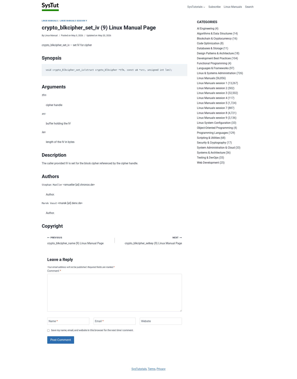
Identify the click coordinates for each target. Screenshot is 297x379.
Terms (151, 369)
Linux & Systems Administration (216, 73)
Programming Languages (212, 132)
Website (146, 321)
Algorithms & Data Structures (214, 33)
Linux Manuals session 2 (212, 88)
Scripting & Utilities (208, 137)
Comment (54, 270)
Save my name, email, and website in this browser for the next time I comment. (92, 330)
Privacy (161, 369)
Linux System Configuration (214, 122)
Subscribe (214, 6)
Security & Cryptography (211, 142)
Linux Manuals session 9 (73, 21)
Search (249, 6)
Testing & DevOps (207, 157)
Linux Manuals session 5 (212, 103)
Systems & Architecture (211, 152)
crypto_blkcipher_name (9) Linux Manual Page (75, 240)
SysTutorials (139, 369)
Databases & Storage (210, 48)
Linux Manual (51, 35)
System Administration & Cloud (216, 147)
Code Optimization (208, 43)
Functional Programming (212, 63)
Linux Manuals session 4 (212, 98)
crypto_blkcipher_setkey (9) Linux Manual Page (153, 240)
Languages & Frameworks (213, 68)
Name (53, 321)
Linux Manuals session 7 (212, 108)
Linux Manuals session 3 (212, 93)
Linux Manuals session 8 (212, 113)
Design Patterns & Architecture (215, 53)
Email (99, 321)
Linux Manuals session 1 (212, 83)
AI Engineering (205, 28)
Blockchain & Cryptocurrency (214, 38)
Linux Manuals (233, 6)
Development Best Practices (214, 58)
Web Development (208, 162)
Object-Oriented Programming (215, 127)
